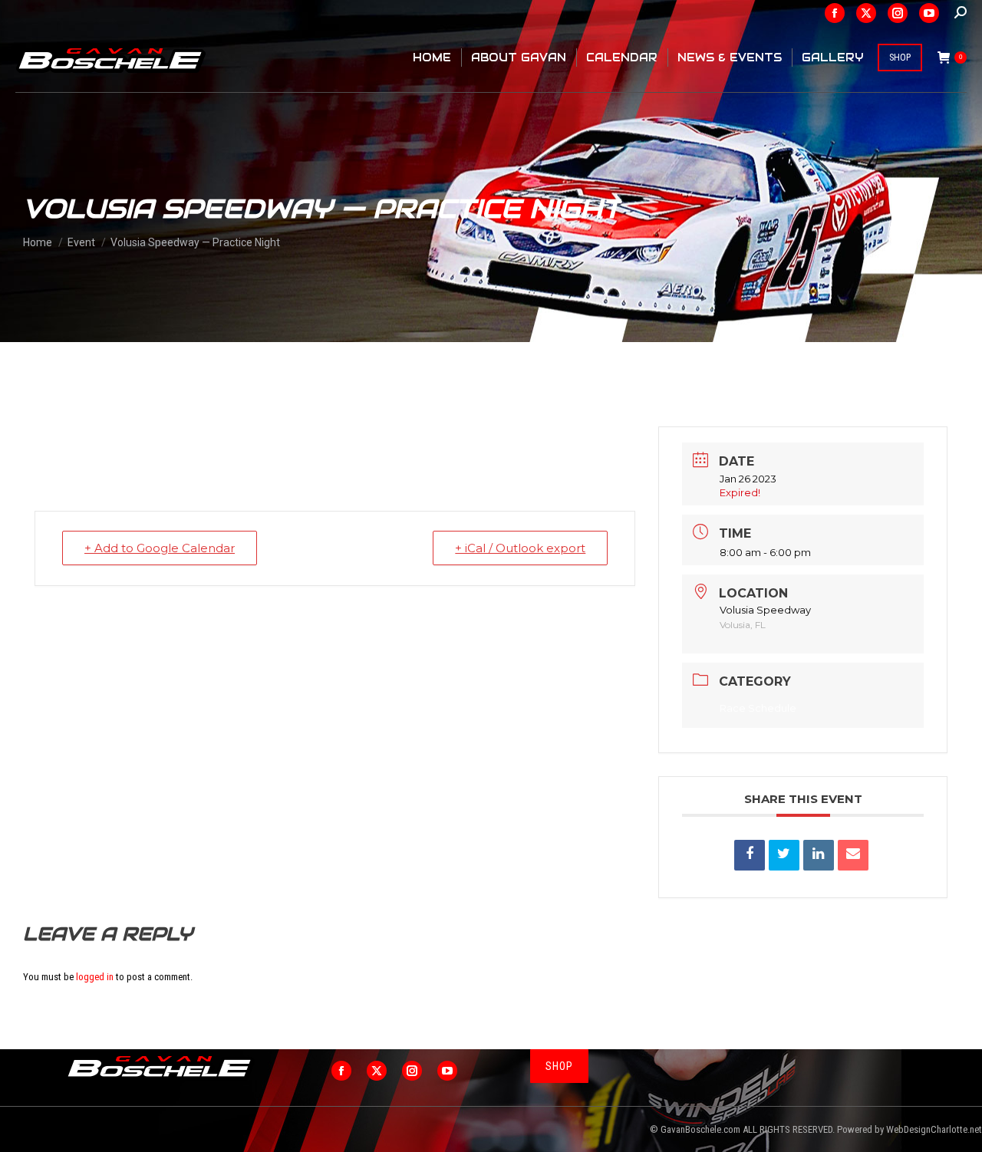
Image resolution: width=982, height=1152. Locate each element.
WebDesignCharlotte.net (934, 1129)
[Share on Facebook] (749, 855)
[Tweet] (784, 855)
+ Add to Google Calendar (159, 548)
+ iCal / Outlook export (520, 548)
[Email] (853, 855)
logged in (95, 976)
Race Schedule (758, 708)
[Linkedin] (818, 855)
